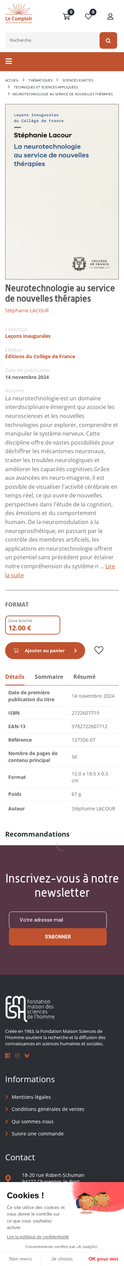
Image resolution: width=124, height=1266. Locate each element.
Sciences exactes (77, 80)
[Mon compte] (110, 17)
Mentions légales (31, 1097)
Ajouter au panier (45, 650)
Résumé (84, 676)
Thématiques (40, 80)
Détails (14, 676)
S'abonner (58, 937)
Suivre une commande (38, 1133)
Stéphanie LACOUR (27, 310)
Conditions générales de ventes (48, 1109)
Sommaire (49, 676)
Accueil (12, 80)
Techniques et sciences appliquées (46, 87)
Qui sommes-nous (33, 1121)
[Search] (108, 40)
